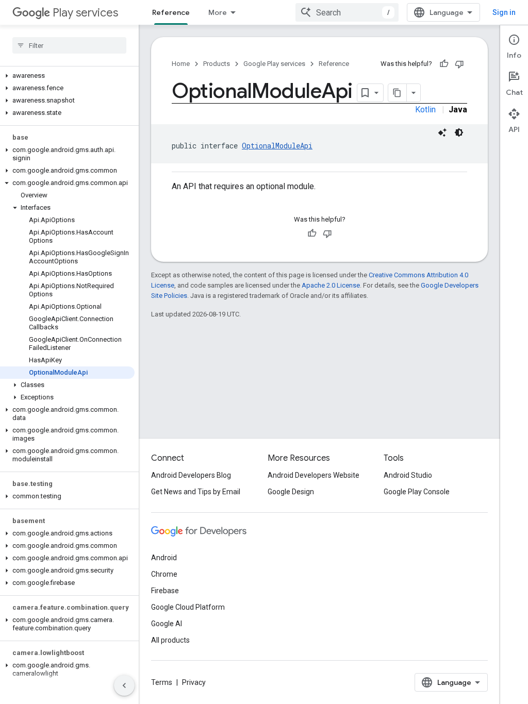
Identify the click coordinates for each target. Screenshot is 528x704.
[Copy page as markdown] (397, 93)
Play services (85, 13)
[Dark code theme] (459, 132)
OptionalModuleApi (277, 145)
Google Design (291, 492)
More (217, 12)
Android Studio (408, 475)
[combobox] (347, 12)
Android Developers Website (313, 475)
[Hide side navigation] (124, 685)
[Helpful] (444, 64)
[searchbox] (69, 45)
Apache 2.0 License (331, 285)
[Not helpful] (459, 64)
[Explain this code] (442, 132)
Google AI (166, 623)
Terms (161, 682)
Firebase (165, 590)
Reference (171, 12)
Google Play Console (417, 492)
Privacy (194, 682)
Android (164, 558)
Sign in (504, 12)
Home (181, 64)
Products (216, 64)
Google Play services (274, 64)
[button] (67, 76)
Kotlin (425, 109)
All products (170, 640)
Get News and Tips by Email (195, 492)
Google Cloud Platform (188, 607)
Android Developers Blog (191, 475)
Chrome (164, 574)
